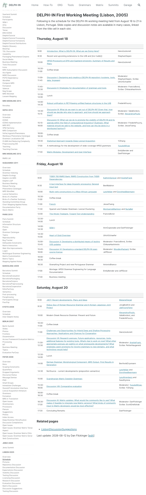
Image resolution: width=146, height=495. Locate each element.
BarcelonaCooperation (12, 286)
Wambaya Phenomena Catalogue (16, 136)
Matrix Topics (8, 259)
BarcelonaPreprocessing (13, 284)
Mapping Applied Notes (12, 261)
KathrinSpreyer (110, 178)
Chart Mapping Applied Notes (15, 205)
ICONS (5, 120)
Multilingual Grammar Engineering (17, 253)
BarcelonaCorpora (10, 281)
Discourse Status (10, 375)
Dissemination (8, 337)
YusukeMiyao (124, 146)
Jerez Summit (8, 448)
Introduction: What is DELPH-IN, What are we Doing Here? (73, 51)
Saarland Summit (10, 14)
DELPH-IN (15, 5)
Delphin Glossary (10, 46)
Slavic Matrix (8, 210)
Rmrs (5, 364)
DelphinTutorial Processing (14, 38)
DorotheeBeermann (126, 192)
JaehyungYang (125, 307)
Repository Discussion (12, 465)
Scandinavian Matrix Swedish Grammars (64, 379)
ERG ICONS (7, 33)
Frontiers (6, 334)
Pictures (6, 462)
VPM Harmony (8, 128)
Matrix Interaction (10, 246)
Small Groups (8, 383)
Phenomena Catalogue (12, 189)
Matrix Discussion (10, 486)
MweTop (6, 49)
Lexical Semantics (10, 194)
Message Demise (10, 377)
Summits (113, 5)
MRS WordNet (8, 191)
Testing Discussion (10, 475)
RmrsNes (6, 106)
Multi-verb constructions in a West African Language (73, 192)
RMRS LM (7, 158)
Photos (5, 227)
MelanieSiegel (125, 300)
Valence (6, 88)
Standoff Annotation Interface (15, 388)
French (52, 204)
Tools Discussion (9, 65)
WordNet (6, 80)
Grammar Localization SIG (13, 139)
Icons (5, 67)
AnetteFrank (126, 178)
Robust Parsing (9, 186)
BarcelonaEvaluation (11, 276)
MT (4, 344)
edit (91, 435)
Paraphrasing (8, 297)
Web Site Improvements (12, 248)
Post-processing (9, 294)
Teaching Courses (10, 149)
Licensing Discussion (11, 478)
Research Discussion (11, 481)
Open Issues (8, 401)
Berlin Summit (8, 326)
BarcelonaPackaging (11, 279)
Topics (5, 235)
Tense (5, 30)
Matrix (99, 5)
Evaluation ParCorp (11, 352)
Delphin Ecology (9, 175)
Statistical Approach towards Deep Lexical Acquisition (71, 141)
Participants (8, 20)
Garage (128, 5)
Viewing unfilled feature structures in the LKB (90, 103)
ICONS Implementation (12, 123)
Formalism (7, 86)
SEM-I (5, 22)
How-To (48, 5)
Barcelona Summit (10, 271)
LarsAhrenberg (125, 377)
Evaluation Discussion (12, 483)
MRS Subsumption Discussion (15, 70)
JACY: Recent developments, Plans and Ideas (67, 300)
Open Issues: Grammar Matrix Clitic (17, 433)
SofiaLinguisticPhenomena (14, 133)
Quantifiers (7, 370)
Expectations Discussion (13, 470)
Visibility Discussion (11, 473)
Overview (7, 115)
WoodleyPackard (121, 249)
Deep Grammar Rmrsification (14, 420)
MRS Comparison (10, 131)
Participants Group (10, 300)
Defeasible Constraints (12, 243)
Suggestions (8, 412)
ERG (60, 5)
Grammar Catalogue (11, 232)
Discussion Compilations (13, 423)
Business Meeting (10, 62)
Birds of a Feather (10, 197)
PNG (4, 380)
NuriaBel (129, 209)
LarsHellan (108, 192)
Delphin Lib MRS (9, 178)
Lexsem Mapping (10, 96)
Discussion (7, 27)
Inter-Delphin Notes (11, 317)
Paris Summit (8, 219)
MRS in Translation (10, 399)
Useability (7, 54)
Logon (5, 251)
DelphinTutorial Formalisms (14, 41)
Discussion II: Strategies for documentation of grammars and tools (76, 88)
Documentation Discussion (14, 467)
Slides (5, 329)
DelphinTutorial (9, 35)
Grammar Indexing (10, 173)
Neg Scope (7, 91)
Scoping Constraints (11, 367)
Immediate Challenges (12, 385)
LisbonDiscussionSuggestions (59, 429)
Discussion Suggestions (12, 488)
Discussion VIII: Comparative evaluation (64, 386)
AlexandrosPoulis (132, 114)
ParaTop (6, 302)
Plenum (6, 409)
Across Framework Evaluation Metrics (18, 339)
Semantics (7, 292)
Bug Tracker (8, 240)
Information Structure (12, 224)
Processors (7, 407)
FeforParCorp (8, 289)
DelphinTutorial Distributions (14, 43)
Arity (5, 25)
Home (34, 5)
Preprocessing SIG (10, 144)
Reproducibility (9, 238)
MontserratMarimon (112, 209)
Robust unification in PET (58, 103)
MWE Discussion (9, 75)
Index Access (8, 417)
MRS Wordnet (8, 94)
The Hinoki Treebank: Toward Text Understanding (71, 214)
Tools (71, 5)
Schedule (6, 17)
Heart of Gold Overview (59, 235)
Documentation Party (11, 207)
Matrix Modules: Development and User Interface (69, 152)
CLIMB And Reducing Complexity (16, 141)
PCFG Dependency (10, 78)
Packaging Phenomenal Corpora (16, 57)
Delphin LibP (8, 181)
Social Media (8, 59)
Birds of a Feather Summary (14, 199)
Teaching (6, 146)
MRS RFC (6, 125)
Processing (7, 342)
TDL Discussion (9, 51)
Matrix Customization (11, 256)
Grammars (85, 5)
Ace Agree (7, 73)
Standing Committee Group (14, 202)
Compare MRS (8, 83)
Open (5, 230)
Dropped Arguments (11, 372)
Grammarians (8, 404)
